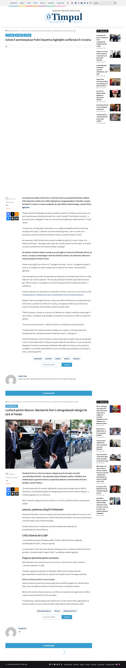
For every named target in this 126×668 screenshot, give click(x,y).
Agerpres (25, 207)
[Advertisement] (108, 158)
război (58, 359)
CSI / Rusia (22, 31)
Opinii (29, 3)
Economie (51, 3)
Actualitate (13, 3)
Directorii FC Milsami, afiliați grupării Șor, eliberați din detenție (100, 95)
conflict (49, 359)
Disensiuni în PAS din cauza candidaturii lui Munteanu (102, 107)
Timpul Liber (60, 3)
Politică (22, 3)
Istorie (35, 3)
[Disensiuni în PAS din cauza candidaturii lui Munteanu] (115, 107)
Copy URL (67, 365)
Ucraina (27, 35)
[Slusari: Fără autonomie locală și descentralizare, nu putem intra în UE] (115, 82)
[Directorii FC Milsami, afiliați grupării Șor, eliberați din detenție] (115, 93)
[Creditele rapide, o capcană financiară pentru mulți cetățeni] (115, 117)
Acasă (9, 31)
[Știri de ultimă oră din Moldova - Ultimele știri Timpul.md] (63, 16)
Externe (42, 3)
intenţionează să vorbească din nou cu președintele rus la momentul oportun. (53, 295)
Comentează (48, 393)
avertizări (38, 359)
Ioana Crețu (12, 199)
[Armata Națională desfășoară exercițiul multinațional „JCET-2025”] (115, 68)
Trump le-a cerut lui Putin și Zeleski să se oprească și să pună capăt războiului (102, 56)
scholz (67, 359)
